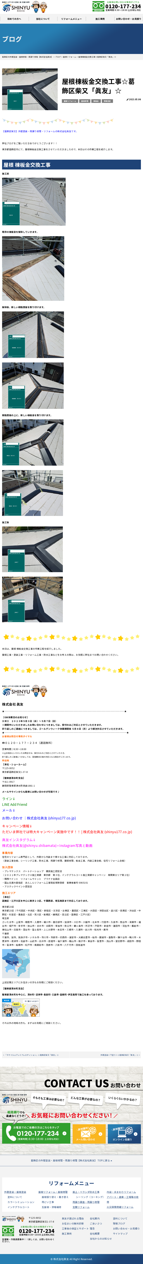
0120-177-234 (123, 6)
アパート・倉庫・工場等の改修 (123, 1199)
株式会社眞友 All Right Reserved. (72, 1259)
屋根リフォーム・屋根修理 (53, 1192)
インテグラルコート (19, 1207)
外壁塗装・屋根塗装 (15, 1192)
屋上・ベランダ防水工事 (86, 1192)
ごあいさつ (96, 1223)
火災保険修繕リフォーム (120, 1207)
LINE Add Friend (14, 804)
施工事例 (100, 18)
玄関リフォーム (81, 1207)
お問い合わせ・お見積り (128, 18)
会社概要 (95, 1233)
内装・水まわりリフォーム (121, 1192)
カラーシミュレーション (21, 1202)
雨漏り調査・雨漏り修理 (86, 1202)
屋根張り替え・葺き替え (55, 1197)
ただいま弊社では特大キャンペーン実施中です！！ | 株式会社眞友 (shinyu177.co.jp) (67, 831)
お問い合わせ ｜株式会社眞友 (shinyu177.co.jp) (39, 817)
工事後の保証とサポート (75, 1228)
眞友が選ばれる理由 (73, 1218)
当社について (43, 18)
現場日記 (107, 101)
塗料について (15, 1197)
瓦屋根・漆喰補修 (51, 1207)
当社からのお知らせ (101, 1238)
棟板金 (96, 101)
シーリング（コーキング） (90, 1197)
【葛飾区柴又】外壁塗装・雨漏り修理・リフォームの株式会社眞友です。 (40, 131)
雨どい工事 (48, 1202)
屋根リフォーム (70, 101)
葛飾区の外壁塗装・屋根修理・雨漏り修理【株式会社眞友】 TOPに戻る (71, 1160)
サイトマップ (120, 1233)
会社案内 (95, 1218)
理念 (92, 1228)
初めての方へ (14, 18)
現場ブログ (119, 1223)
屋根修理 (84, 101)
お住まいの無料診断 (73, 1223)
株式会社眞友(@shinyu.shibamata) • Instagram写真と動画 (47, 845)
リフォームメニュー (71, 18)
